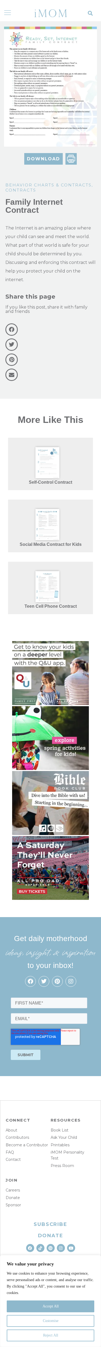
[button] (90, 13)
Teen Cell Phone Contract (51, 606)
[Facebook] (30, 981)
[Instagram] (70, 981)
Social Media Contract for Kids (51, 544)
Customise (50, 1321)
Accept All (51, 1306)
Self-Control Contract (50, 482)
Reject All (50, 1335)
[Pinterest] (57, 981)
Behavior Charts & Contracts (48, 185)
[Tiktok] (40, 1248)
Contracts (20, 190)
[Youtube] (71, 1248)
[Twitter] (44, 981)
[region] (50, 1301)
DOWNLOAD (43, 158)
